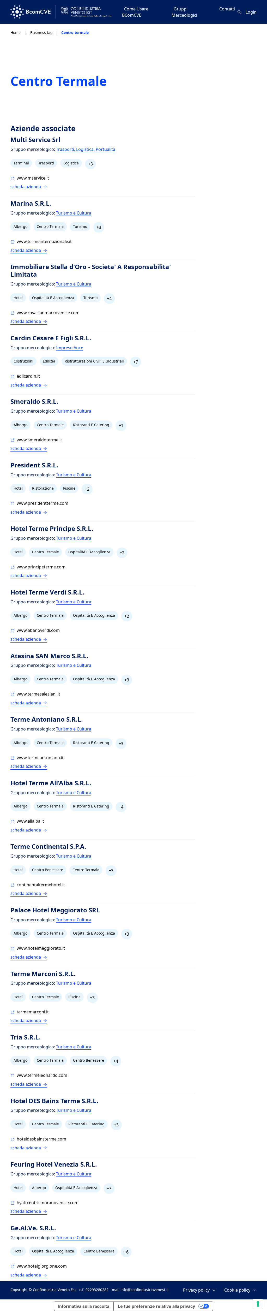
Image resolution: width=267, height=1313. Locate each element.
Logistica (71, 163)
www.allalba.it (30, 821)
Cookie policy (237, 1290)
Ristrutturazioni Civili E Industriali (94, 361)
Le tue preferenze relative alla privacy (156, 1306)
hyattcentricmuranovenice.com (47, 1202)
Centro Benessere (47, 869)
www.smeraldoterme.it (39, 440)
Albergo (20, 226)
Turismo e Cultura (73, 213)
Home (16, 32)
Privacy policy (196, 1290)
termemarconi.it (33, 1012)
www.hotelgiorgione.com (42, 1266)
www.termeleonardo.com (42, 1075)
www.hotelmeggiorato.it (41, 948)
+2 (87, 489)
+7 (135, 362)
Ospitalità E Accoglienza (53, 297)
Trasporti (46, 163)
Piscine (69, 488)
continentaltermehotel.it (41, 885)
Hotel (18, 297)
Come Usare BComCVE (135, 12)
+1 (121, 426)
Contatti (227, 9)
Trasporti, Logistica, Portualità (85, 149)
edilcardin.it (28, 376)
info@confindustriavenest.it (144, 1289)
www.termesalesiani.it (38, 694)
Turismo (80, 226)
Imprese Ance (69, 347)
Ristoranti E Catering (91, 424)
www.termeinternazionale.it (44, 241)
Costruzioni (23, 361)
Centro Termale (50, 226)
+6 (126, 1252)
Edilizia (49, 361)
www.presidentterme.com (42, 503)
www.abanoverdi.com (38, 630)
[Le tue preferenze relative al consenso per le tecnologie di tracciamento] (258, 1304)
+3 (90, 164)
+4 (109, 298)
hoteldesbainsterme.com (41, 1139)
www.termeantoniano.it (40, 758)
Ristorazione (43, 488)
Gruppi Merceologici (184, 12)
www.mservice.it (33, 178)
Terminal (21, 163)
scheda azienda (25, 186)
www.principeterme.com (41, 567)
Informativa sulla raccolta (83, 1306)
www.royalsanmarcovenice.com (48, 313)
